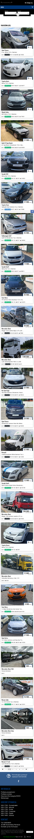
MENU (2, 7)
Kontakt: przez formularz (9, 827)
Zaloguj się (29, 3)
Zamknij (30, 832)
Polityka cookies (6, 794)
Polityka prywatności (8, 792)
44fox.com (29, 836)
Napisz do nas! (12, 836)
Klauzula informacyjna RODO (10, 796)
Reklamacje (5, 798)
